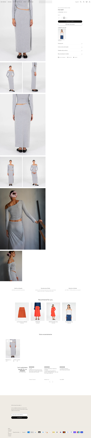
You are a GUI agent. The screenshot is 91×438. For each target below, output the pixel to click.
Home (59, 7)
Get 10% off (19, 417)
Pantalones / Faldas (67, 7)
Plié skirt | (8, 360)
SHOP (14, 1)
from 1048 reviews (22, 371)
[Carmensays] (45, 2)
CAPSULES (9, 1)
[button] (50, 382)
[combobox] (16, 432)
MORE (24, 1)
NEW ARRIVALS (3, 1)
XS (58, 17)
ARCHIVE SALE (30, 1)
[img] (22, 370)
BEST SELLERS (19, 1)
